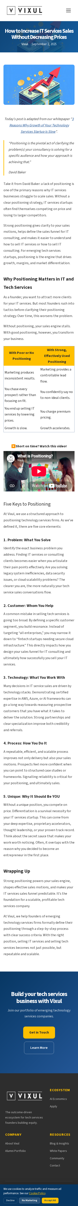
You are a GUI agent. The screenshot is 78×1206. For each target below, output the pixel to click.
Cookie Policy (37, 1193)
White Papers (58, 1151)
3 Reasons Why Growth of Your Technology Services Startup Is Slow (41, 125)
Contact (55, 1165)
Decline (10, 1200)
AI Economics (58, 1099)
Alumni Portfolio (15, 1151)
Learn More (39, 1047)
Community (57, 1158)
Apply (53, 1106)
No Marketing (29, 1200)
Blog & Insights (59, 1143)
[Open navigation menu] (68, 10)
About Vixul (12, 1143)
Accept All (50, 1200)
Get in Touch (39, 1032)
